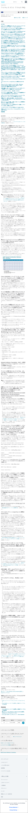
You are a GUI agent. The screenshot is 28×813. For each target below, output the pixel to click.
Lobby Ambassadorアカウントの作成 (10, 565)
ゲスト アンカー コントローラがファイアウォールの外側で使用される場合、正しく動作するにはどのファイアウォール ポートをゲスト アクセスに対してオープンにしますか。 (13, 50)
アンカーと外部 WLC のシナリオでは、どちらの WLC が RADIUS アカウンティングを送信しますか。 (13, 56)
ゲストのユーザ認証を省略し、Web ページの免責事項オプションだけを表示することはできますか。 (13, 93)
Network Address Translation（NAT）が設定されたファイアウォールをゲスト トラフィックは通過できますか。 (13, 53)
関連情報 (3, 111)
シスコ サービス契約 (6, 745)
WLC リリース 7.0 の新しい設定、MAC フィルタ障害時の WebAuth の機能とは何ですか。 (13, 102)
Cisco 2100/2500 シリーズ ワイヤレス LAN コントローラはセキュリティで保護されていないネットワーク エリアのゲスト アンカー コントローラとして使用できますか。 (13, 37)
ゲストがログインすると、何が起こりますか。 (10, 90)
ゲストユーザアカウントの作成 (13, 538)
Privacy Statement (13, 807)
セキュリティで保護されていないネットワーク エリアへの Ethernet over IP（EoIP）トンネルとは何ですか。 (13, 26)
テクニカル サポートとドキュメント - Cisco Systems (13, 714)
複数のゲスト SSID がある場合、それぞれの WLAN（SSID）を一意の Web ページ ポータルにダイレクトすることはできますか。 (13, 99)
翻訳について (25, 17)
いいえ (8, 736)
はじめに (3, 24)
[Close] (26, 801)
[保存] (19, 12)
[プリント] (26, 12)
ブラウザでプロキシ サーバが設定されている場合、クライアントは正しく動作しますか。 (13, 105)
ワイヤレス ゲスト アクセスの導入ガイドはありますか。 (12, 107)
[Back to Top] (23, 723)
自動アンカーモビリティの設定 (10, 420)
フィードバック (17, 736)
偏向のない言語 (17, 17)
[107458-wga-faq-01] (13, 273)
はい (3, 736)
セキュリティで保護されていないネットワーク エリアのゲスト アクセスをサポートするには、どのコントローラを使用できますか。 (13, 46)
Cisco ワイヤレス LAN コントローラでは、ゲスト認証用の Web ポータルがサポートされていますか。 (13, 77)
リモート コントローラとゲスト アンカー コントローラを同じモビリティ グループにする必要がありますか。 (13, 96)
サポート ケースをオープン (7, 743)
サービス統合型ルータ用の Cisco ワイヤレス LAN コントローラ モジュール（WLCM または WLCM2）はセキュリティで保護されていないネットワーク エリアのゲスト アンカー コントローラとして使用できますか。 (13, 42)
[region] (14, 806)
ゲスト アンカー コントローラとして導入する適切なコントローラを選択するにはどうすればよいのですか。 (13, 29)
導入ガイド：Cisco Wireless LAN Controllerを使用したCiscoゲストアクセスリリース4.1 (13, 712)
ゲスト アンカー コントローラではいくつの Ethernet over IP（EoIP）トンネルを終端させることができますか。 (13, 32)
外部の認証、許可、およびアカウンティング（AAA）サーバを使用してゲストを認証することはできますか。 (13, 89)
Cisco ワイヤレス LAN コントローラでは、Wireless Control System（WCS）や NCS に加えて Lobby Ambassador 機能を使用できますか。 (12, 85)
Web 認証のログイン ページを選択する (10, 507)
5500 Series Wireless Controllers (8, 752)
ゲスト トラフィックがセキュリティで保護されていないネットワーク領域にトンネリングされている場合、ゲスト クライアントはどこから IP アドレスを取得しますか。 (13, 73)
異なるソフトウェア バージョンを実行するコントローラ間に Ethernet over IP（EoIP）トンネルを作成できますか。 (13, 35)
